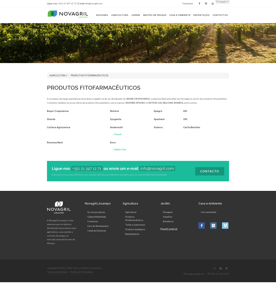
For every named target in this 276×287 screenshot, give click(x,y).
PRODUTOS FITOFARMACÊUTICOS (89, 75)
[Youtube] (212, 3)
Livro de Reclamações (98, 226)
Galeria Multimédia (96, 216)
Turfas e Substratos (135, 224)
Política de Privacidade (81, 272)
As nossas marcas (96, 212)
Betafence (168, 221)
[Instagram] (206, 3)
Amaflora (167, 216)
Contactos (187, 3)
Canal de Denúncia (96, 230)
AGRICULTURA (57, 75)
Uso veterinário (208, 212)
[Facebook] (199, 3)
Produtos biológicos (135, 229)
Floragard (167, 212)
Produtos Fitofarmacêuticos (134, 218)
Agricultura (130, 212)
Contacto (209, 171)
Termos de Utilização (57, 272)
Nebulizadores (132, 234)
